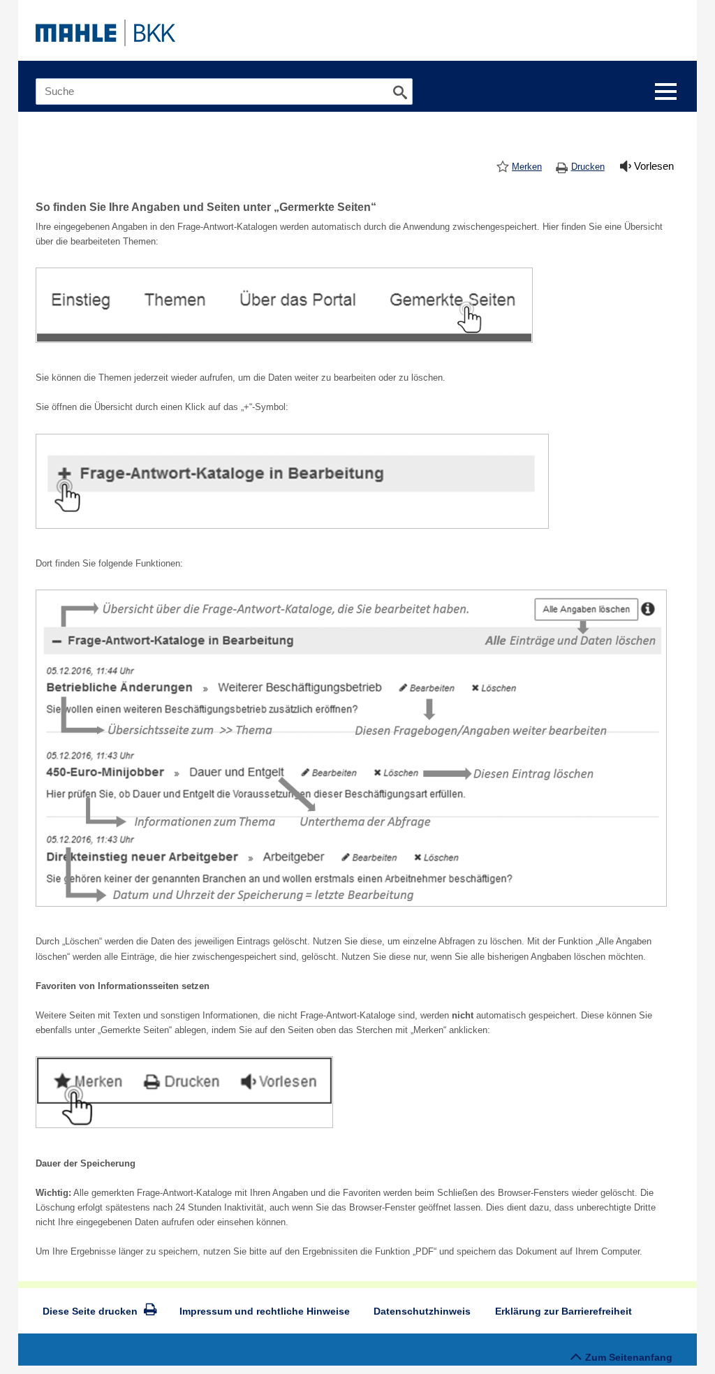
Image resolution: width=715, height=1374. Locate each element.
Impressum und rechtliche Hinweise (264, 1311)
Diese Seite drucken (90, 1311)
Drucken (588, 166)
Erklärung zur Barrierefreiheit (563, 1311)
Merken (527, 166)
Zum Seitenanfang (628, 1357)
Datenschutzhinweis (422, 1311)
